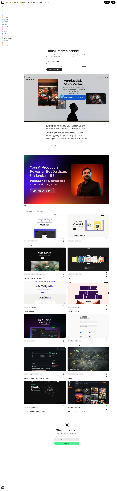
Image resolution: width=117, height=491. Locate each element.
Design (72, 240)
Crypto (69, 307)
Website (81, 374)
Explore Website (53, 69)
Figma (5, 29)
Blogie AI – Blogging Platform (31, 245)
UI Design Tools (7, 36)
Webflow (6, 33)
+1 (43, 274)
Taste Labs (70, 278)
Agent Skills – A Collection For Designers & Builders (37, 378)
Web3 (79, 307)
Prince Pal (84, 66)
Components (27, 274)
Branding (34, 307)
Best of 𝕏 (6, 21)
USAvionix (70, 378)
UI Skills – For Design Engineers (75, 345)
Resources (4, 24)
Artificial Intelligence (8, 27)
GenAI (77, 274)
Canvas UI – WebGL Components (32, 278)
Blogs (33, 240)
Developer (37, 374)
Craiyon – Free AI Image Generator (76, 411)
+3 (36, 240)
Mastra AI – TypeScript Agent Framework (34, 411)
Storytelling (75, 374)
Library (33, 274)
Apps (28, 340)
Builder (33, 407)
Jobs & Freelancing (8, 38)
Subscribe (66, 443)
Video (57, 61)
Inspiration (6, 42)
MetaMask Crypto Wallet (74, 311)
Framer (5, 31)
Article (28, 240)
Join (113, 2)
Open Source (38, 274)
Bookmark (50, 61)
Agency (5, 15)
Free (72, 407)
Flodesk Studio (71, 245)
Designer (31, 374)
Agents (69, 274)
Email (77, 240)
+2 (79, 340)
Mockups (6, 40)
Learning (6, 45)
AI (55, 61)
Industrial (6, 19)
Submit (107, 2)
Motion (69, 374)
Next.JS (74, 307)
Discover (6, 6)
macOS (32, 340)
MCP (76, 340)
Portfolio (6, 17)
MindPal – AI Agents (29, 311)
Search (5, 10)
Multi (25, 345)
